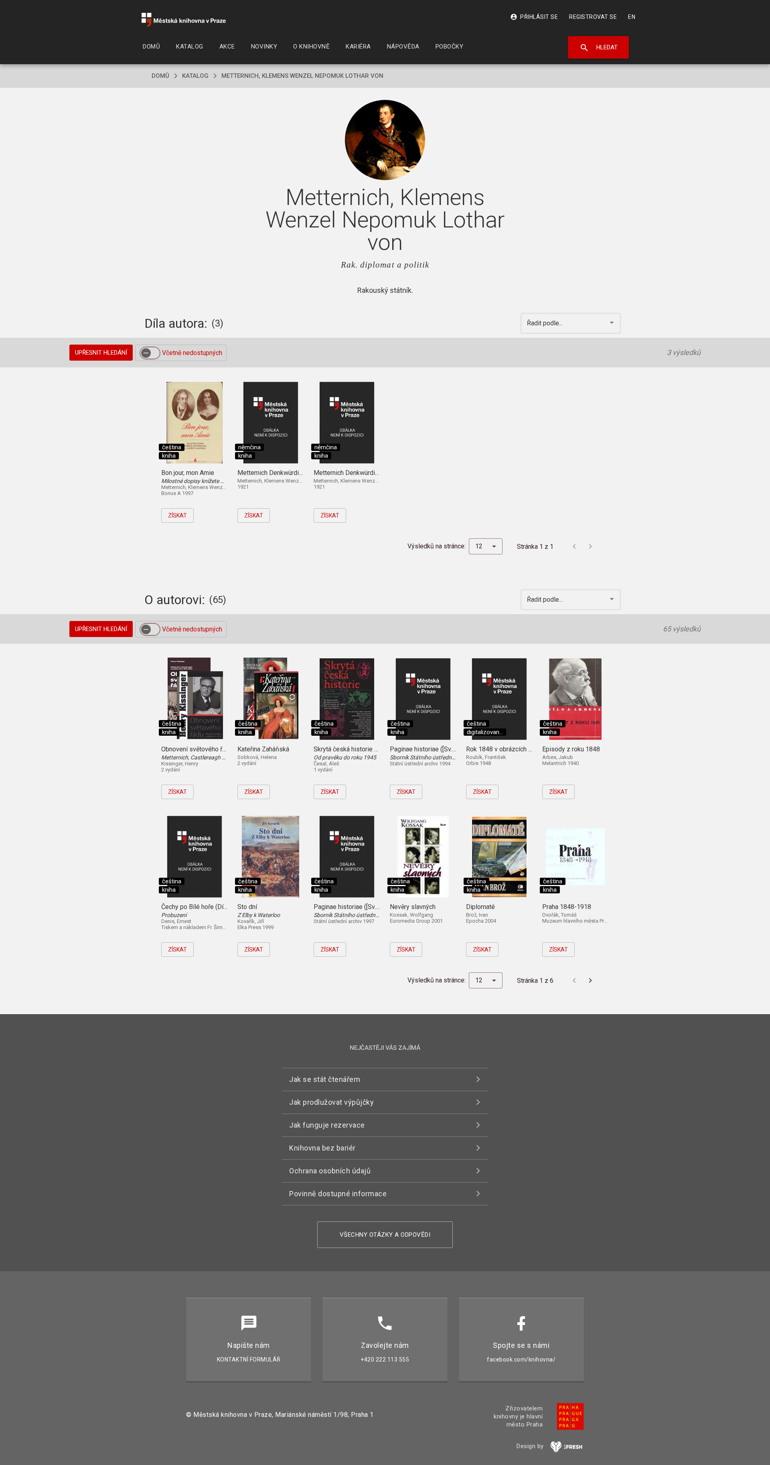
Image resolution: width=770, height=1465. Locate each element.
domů (160, 75)
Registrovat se (593, 17)
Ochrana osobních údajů (330, 1171)
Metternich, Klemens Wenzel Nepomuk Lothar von (302, 75)
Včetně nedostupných (192, 353)
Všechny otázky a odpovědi (385, 1234)
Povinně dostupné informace (338, 1193)
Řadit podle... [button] (545, 323)
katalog (195, 75)
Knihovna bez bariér (322, 1148)
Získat (177, 515)
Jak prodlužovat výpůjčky (331, 1102)
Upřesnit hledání (101, 352)
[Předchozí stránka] (574, 546)
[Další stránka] (590, 546)
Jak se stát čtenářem (324, 1079)
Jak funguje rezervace (327, 1125)
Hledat (599, 48)
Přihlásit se (534, 16)
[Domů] (184, 19)
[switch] (150, 353)
